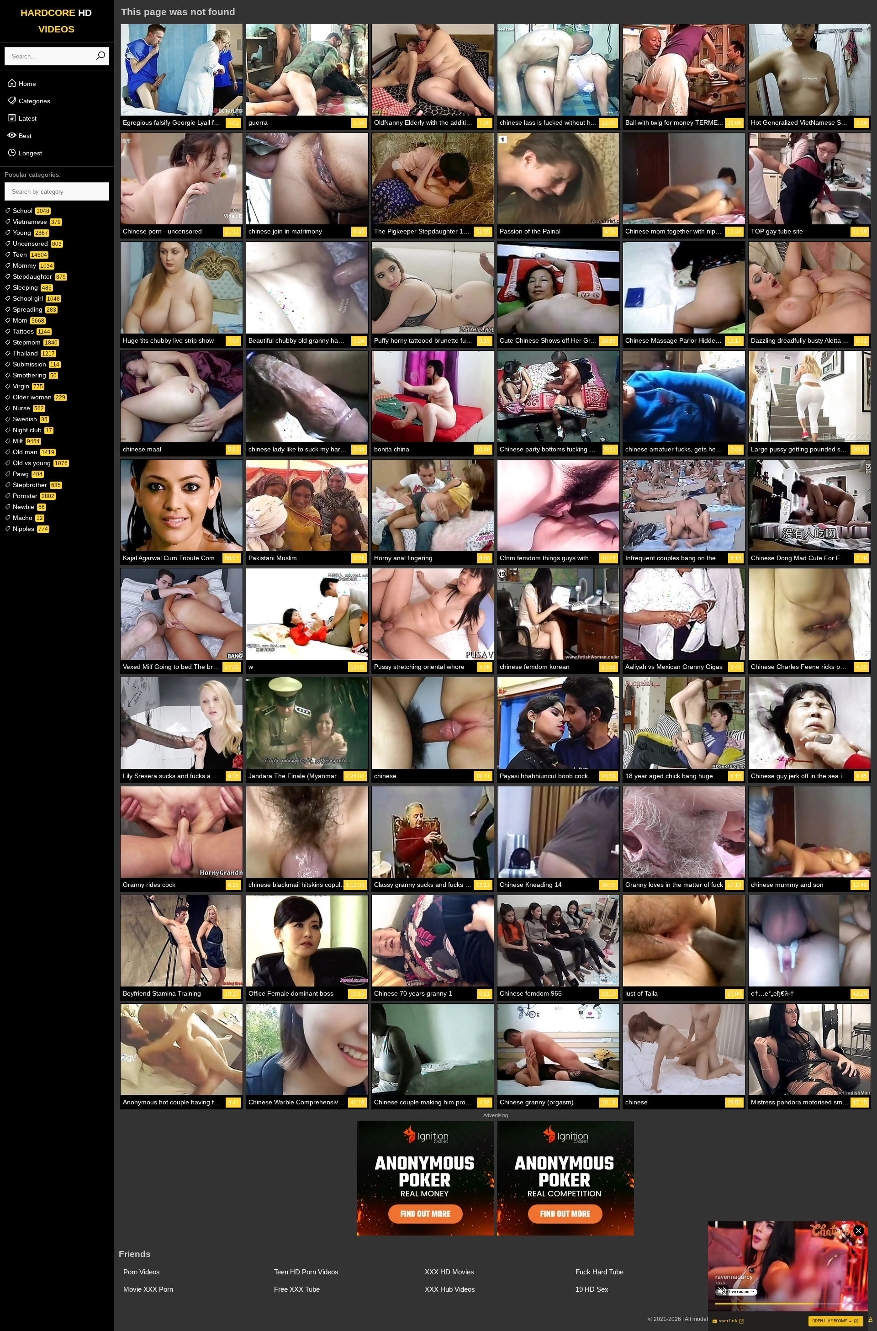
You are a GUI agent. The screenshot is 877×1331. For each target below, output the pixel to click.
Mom (27, 320)
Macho (27, 517)
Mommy (32, 265)
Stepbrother (36, 484)
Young (29, 232)
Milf (25, 441)
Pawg (26, 473)
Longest (29, 153)
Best (24, 135)
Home (26, 83)
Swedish (29, 419)
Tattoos (30, 331)
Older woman (38, 397)
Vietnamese (36, 221)
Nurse (27, 408)
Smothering (34, 375)
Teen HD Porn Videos (306, 1272)
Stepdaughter (38, 276)
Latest (27, 118)
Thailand (33, 353)
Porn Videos (141, 1272)
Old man (32, 452)
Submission (35, 364)
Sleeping (31, 287)
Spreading (33, 309)
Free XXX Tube (297, 1289)
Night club (31, 430)
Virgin (27, 386)
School (30, 210)
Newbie (28, 506)
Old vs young (39, 463)
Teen (29, 254)
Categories (33, 101)
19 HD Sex (592, 1289)
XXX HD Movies (449, 1272)
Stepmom (34, 342)
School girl (35, 298)
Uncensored (36, 243)
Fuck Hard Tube (599, 1272)
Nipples (29, 528)
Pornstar (32, 495)
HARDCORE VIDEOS (56, 20)
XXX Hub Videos (450, 1289)
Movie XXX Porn (148, 1289)
